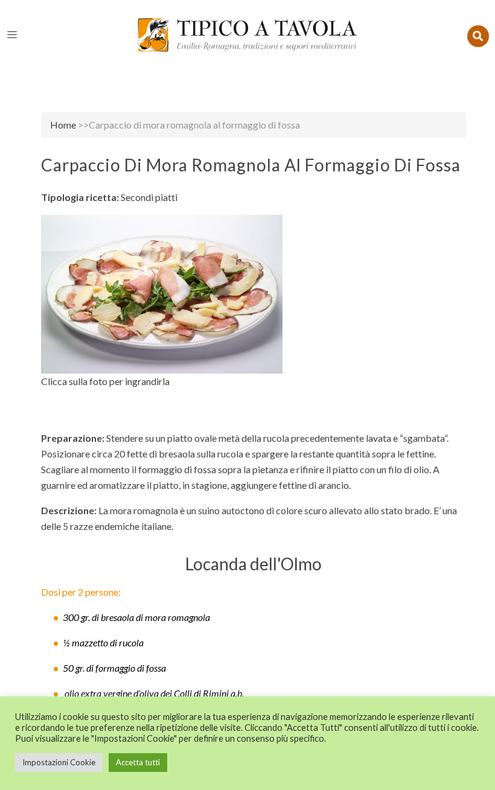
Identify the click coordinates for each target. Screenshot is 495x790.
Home (63, 124)
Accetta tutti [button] (138, 762)
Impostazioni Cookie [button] (58, 762)
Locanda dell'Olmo (253, 563)
